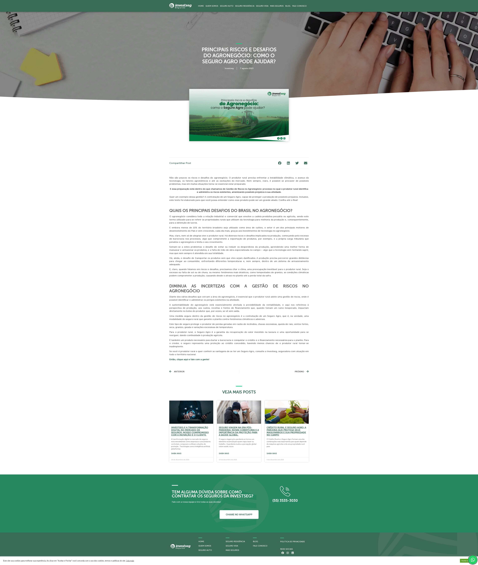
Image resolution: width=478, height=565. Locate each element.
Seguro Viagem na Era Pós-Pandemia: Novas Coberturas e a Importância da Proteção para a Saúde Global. (239, 431)
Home (201, 6)
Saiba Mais (176, 453)
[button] (280, 163)
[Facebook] (282, 552)
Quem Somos (212, 6)
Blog (287, 6)
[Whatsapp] (472, 559)
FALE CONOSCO (260, 546)
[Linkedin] (292, 552)
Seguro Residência (244, 6)
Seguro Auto (226, 6)
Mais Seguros (277, 6)
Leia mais (130, 561)
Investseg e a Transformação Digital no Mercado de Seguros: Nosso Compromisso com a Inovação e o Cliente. (190, 431)
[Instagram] (287, 552)
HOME (201, 541)
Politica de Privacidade (292, 541)
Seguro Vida (262, 6)
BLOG (255, 541)
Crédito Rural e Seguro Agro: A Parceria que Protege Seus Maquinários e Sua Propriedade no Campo (286, 431)
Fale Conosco (299, 6)
